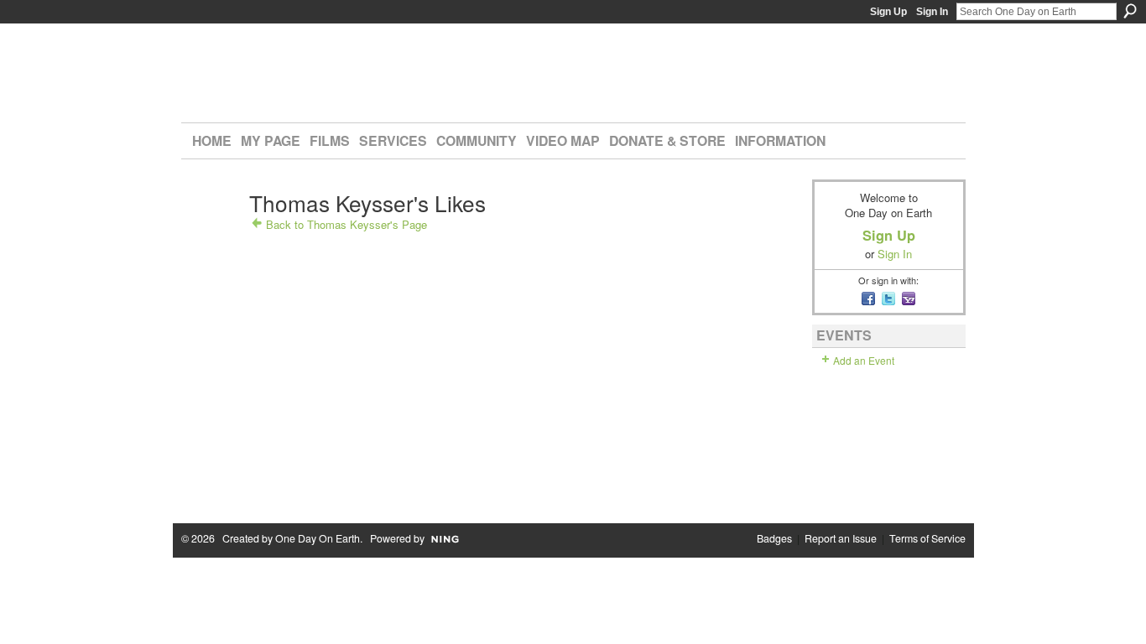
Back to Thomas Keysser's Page (346, 224)
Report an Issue (841, 538)
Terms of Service (927, 538)
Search (1130, 10)
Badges (774, 538)
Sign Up (888, 12)
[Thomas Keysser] (212, 232)
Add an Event (863, 360)
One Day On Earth (317, 538)
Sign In (932, 12)
